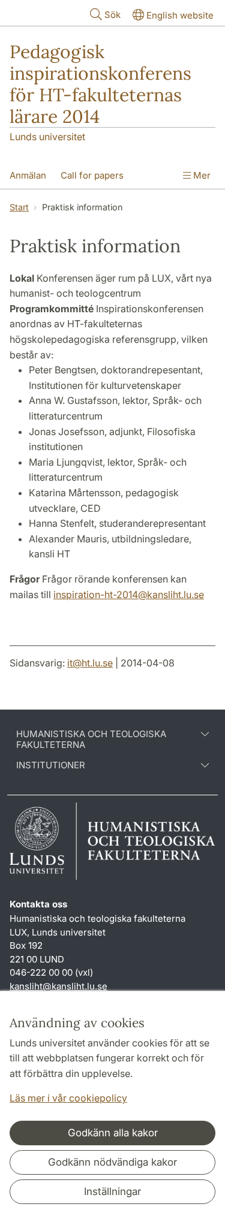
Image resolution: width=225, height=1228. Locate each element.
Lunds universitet (47, 137)
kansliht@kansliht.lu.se (58, 986)
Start (19, 207)
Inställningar (112, 1191)
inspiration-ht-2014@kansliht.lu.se (128, 595)
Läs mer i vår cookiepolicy (68, 1098)
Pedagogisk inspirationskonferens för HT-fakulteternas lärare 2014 (100, 84)
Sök (112, 14)
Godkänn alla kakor (113, 1133)
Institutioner (50, 765)
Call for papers (92, 175)
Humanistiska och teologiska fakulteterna (91, 739)
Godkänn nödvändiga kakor (112, 1162)
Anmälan (28, 175)
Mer (201, 175)
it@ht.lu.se (90, 663)
